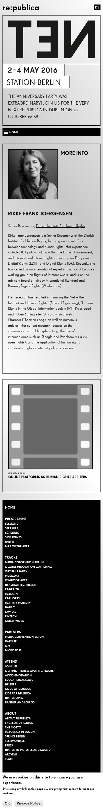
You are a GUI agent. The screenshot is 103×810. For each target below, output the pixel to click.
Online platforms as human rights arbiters (47, 477)
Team (8, 759)
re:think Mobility (18, 603)
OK (7, 803)
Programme (15, 519)
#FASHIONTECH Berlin (20, 585)
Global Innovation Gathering (28, 567)
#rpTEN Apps (14, 698)
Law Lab (10, 612)
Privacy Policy (29, 803)
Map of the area (17, 546)
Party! (9, 542)
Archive (11, 754)
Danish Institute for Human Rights (60, 226)
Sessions (11, 524)
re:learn (11, 594)
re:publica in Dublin (20, 732)
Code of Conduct (19, 689)
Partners (13, 632)
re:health (12, 589)
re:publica (20, 7)
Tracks (11, 557)
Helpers (10, 684)
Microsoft (13, 650)
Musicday (12, 576)
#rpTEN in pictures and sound (27, 750)
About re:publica (18, 718)
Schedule (12, 533)
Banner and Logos (19, 702)
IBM (7, 646)
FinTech (10, 616)
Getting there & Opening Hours (29, 671)
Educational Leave (19, 680)
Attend (11, 661)
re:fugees (12, 598)
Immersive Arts (16, 580)
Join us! (11, 666)
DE (97, 7)
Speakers (11, 528)
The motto (13, 727)
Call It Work (14, 621)
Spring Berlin (15, 736)
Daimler (11, 641)
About (10, 713)
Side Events (13, 537)
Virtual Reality (16, 571)
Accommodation (18, 675)
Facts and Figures (19, 723)
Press (9, 745)
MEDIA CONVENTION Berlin (24, 562)
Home (10, 507)
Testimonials (14, 741)
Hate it (10, 607)
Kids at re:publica (18, 693)
